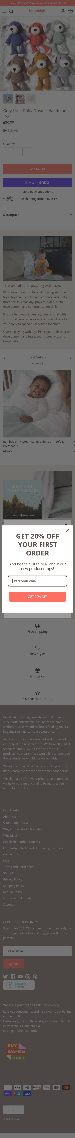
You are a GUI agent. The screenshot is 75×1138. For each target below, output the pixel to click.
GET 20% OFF (37, 596)
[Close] (68, 530)
